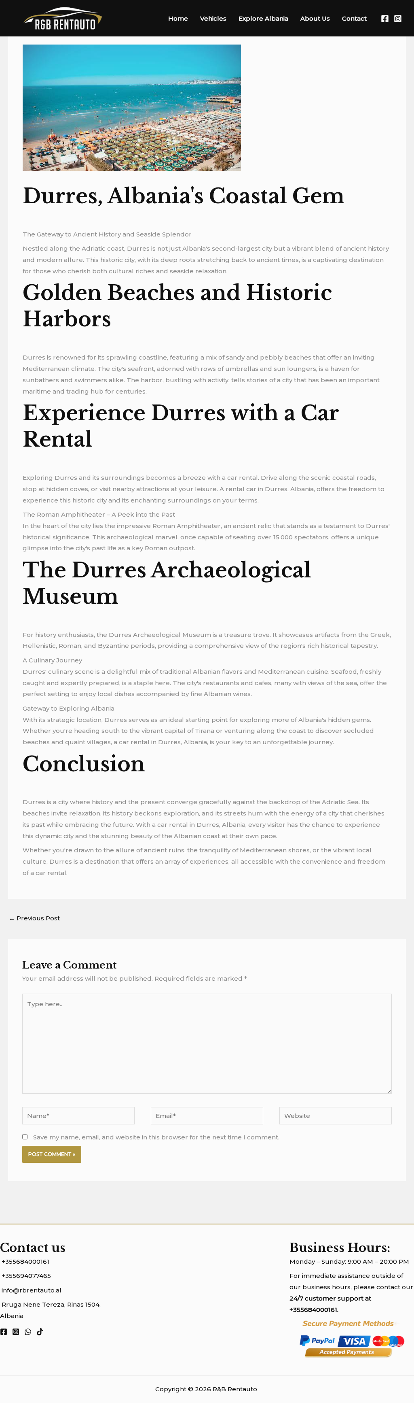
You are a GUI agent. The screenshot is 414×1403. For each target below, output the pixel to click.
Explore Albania (263, 18)
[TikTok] (40, 1331)
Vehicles (213, 18)
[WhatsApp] (28, 1331)
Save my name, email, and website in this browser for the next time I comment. (156, 1137)
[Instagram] (398, 19)
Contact (354, 18)
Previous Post (34, 918)
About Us (315, 18)
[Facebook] (385, 19)
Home (178, 18)
